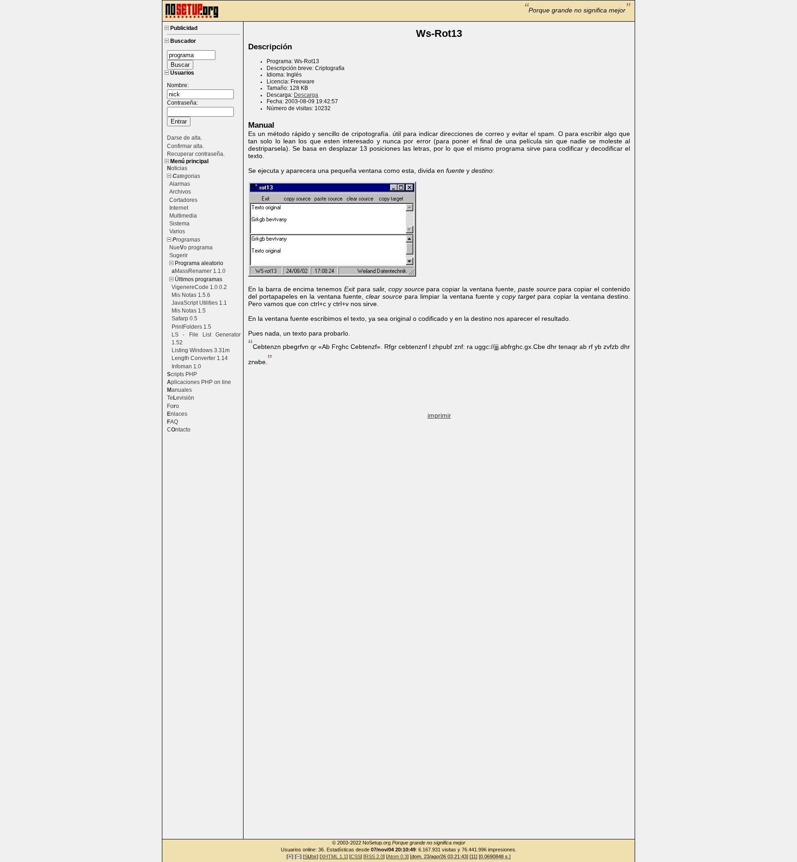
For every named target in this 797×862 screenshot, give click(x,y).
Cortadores (183, 200)
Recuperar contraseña (195, 154)
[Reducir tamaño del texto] (298, 856)
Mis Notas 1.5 (189, 310)
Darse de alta (184, 138)
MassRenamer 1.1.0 (200, 271)
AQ (172, 422)
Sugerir (178, 255)
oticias (177, 168)
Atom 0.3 (397, 856)
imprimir (439, 415)
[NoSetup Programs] (192, 16)
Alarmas (179, 184)
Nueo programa (191, 247)
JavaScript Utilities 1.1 (199, 303)
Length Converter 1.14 (200, 358)
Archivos (180, 192)
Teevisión (180, 398)
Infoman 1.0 (186, 366)
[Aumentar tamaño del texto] (290, 856)
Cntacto (178, 429)
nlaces (177, 414)
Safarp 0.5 (184, 318)
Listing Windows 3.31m (201, 350)
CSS (356, 856)
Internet (178, 208)
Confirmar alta (184, 146)
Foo (173, 406)
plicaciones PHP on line (199, 382)
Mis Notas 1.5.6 (191, 295)
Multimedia (183, 216)
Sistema (179, 223)
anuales (179, 390)
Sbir (310, 856)
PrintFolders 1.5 (191, 327)
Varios (177, 231)
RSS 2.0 (374, 856)
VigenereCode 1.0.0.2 (199, 287)
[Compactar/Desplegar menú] (167, 28)
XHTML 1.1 (333, 856)
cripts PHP (182, 374)
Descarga (306, 95)
